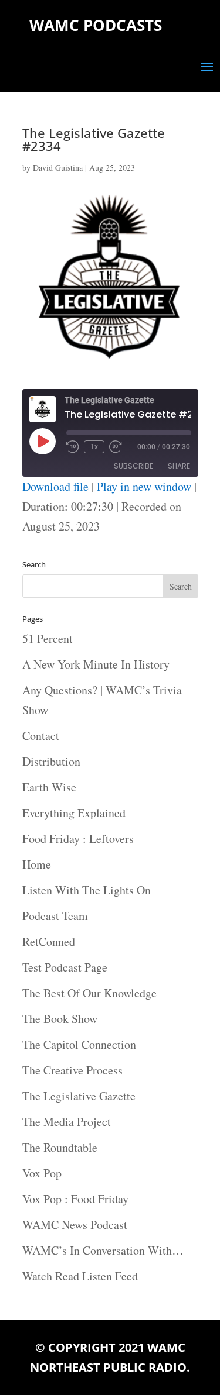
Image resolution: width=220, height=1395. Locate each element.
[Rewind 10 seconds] (72, 446)
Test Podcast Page (64, 967)
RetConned (48, 941)
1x (94, 447)
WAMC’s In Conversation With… (103, 1250)
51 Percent (47, 638)
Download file (55, 486)
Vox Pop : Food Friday (75, 1199)
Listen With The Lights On (86, 890)
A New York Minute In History (96, 664)
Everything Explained (74, 813)
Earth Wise (49, 787)
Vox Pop (42, 1173)
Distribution (51, 761)
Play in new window (144, 486)
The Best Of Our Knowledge (89, 993)
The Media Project (66, 1121)
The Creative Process (72, 1070)
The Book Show (59, 1019)
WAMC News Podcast (74, 1224)
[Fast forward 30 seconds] (115, 446)
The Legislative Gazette (79, 1096)
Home (36, 864)
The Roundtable (59, 1147)
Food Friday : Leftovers (78, 838)
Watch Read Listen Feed (80, 1276)
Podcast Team (55, 916)
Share (179, 466)
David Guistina (58, 167)
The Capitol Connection (79, 1044)
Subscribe (133, 466)
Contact (40, 735)
